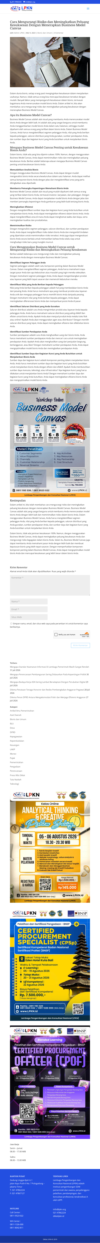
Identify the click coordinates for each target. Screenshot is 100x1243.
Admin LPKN (19, 33)
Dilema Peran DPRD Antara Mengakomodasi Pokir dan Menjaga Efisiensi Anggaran (48, 697)
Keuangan (14, 745)
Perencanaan (16, 771)
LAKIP (12, 749)
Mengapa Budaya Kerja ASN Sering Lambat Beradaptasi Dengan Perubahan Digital (47, 682)
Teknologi (14, 784)
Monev (13, 753)
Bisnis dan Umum (44, 33)
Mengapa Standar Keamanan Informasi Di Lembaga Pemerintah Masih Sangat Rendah (49, 667)
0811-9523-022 (16, 1215)
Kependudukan (17, 740)
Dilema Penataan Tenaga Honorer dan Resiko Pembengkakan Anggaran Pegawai (47, 689)
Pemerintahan (16, 762)
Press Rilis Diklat (17, 775)
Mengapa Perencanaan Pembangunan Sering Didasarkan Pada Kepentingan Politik (48, 674)
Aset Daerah (15, 715)
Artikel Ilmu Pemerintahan (22, 710)
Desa (12, 728)
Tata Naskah (15, 779)
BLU (12, 723)
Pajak (12, 758)
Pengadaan (15, 766)
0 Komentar (58, 33)
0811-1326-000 (16, 1224)
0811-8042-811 (16, 1227)
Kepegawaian (16, 736)
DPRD (12, 732)
